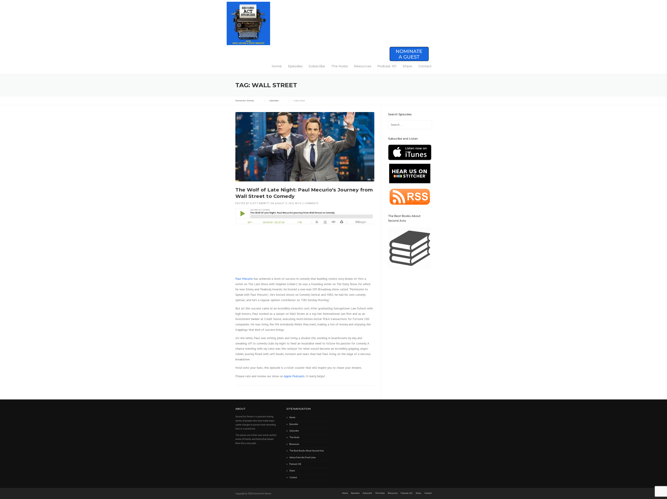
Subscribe (317, 66)
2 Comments (310, 203)
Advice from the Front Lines (302, 457)
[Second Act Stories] (248, 23)
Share (407, 66)
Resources (362, 66)
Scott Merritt (260, 203)
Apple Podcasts (294, 376)
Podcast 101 (386, 66)
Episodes (295, 66)
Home (277, 66)
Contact (425, 66)
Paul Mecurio (244, 279)
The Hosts (339, 66)
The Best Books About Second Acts (306, 450)
